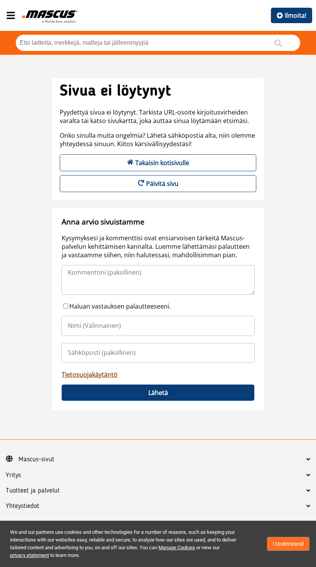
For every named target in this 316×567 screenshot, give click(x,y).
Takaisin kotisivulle (162, 163)
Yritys (13, 475)
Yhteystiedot (22, 506)
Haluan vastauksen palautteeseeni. (120, 306)
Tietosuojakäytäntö (90, 374)
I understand (288, 544)
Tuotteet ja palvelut (33, 490)
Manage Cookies (176, 547)
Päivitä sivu (162, 183)
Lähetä (158, 392)
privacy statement (29, 555)
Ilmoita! (295, 15)
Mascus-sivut (36, 459)
